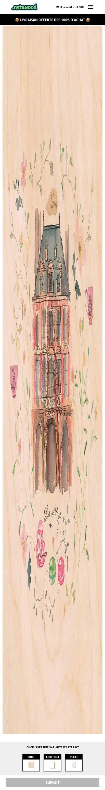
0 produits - (72, 7)
